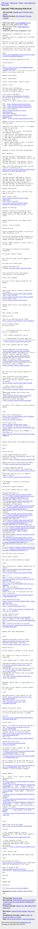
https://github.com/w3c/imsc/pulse (18, 104)
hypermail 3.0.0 (26, 922)
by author (18, 917)
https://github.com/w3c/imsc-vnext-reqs (15, 644)
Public (21, 3)
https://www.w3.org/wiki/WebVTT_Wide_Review (17, 826)
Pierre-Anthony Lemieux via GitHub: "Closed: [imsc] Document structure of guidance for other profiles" (19, 902)
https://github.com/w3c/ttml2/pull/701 (18, 341)
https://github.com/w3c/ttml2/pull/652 (16, 360)
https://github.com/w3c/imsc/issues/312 (16, 477)
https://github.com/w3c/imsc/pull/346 (18, 494)
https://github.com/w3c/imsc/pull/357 (20, 520)
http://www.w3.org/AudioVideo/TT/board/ (15, 96)
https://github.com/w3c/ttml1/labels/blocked (17, 297)
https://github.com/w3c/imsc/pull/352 (21, 505)
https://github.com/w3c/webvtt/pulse (20, 118)
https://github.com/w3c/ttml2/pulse (19, 107)
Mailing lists (13, 3)
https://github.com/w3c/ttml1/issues (14, 300)
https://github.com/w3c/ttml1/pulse (19, 105)
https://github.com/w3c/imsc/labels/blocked (17, 572)
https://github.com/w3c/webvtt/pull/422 (16, 837)
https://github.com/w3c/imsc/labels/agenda (16, 569)
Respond (26, 12)
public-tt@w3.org (29, 3)
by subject (11, 917)
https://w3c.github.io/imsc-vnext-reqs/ (15, 641)
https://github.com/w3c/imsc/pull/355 (22, 459)
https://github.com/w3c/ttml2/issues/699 (17, 400)
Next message (20, 16)
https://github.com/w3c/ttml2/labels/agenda (17, 383)
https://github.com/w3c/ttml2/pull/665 (16, 365)
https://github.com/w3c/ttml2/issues (14, 424)
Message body (17, 12)
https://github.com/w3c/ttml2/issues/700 (17, 395)
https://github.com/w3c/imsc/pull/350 (19, 501)
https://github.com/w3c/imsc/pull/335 (17, 464)
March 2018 (5, 5)
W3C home (4, 3)
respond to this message (19, 911)
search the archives (28, 919)
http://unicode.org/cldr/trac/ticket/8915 (16, 617)
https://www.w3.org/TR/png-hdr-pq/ (14, 862)
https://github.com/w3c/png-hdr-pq (14, 869)
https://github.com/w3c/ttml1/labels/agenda (17, 293)
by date (27, 915)
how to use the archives (14, 919)
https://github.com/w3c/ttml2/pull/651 (16, 356)
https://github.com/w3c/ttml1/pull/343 (18, 268)
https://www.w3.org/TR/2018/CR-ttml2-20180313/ (18, 320)
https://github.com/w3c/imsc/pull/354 (18, 513)
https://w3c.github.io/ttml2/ (12, 419)
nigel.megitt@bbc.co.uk (22, 23)
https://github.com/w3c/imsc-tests (14, 606)
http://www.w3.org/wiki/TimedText (17, 888)
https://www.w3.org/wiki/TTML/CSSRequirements (18, 738)
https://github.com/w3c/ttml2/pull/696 (16, 351)
